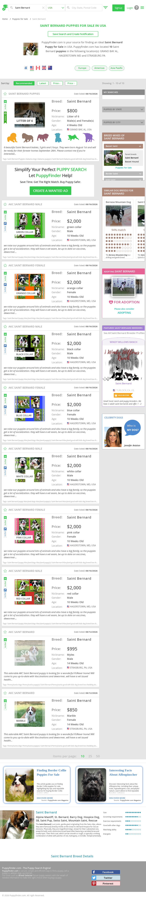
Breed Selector (26, 875)
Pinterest (108, 883)
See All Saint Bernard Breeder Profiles (124, 333)
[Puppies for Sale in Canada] (38, 68)
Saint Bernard (46, 812)
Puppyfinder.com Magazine (58, 800)
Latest (42, 83)
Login (130, 7)
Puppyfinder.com (10, 870)
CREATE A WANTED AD (50, 190)
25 (90, 756)
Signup (118, 7)
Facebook (108, 872)
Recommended (24, 83)
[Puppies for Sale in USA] (32, 68)
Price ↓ (56, 83)
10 (82, 756)
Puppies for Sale (20, 19)
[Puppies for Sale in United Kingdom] (44, 68)
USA (68, 129)
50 (98, 756)
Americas (99, 68)
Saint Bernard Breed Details (72, 856)
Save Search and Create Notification (73, 34)
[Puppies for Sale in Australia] (50, 68)
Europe (82, 68)
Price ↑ (71, 83)
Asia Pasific (116, 68)
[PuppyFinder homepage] (5, 8)
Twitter (108, 877)
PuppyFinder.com (11, 868)
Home (5, 19)
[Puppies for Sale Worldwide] (26, 68)
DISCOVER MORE (45, 798)
